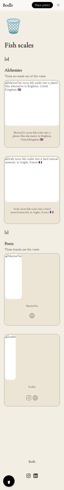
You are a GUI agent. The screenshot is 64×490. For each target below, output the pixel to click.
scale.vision (35, 398)
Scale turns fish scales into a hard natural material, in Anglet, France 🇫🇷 (29, 159)
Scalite (8, 336)
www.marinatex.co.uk (32, 315)
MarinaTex (11, 255)
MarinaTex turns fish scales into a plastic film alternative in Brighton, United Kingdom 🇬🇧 (32, 85)
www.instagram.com (29, 398)
